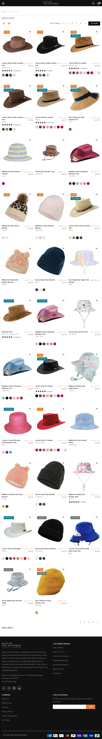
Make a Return (59, 652)
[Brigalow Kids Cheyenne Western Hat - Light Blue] (77, 183)
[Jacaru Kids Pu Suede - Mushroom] (70, 72)
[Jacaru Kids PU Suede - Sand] (99, 72)
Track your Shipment (61, 656)
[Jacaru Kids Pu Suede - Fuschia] (77, 72)
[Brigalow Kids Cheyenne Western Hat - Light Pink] (80, 183)
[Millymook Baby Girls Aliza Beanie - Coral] (3, 506)
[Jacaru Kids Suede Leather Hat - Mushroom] (3, 75)
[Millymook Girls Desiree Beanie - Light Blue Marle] (43, 237)
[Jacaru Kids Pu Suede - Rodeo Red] (91, 72)
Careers (5, 707)
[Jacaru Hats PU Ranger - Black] (6, 558)
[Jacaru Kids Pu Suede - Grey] (80, 72)
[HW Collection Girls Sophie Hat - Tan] (70, 129)
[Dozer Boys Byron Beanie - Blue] (40, 558)
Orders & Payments (9, 716)
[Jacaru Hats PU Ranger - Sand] (28, 558)
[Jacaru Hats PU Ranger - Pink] (21, 558)
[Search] (93, 3)
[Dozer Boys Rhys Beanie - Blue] (36, 289)
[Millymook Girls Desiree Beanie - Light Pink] (36, 237)
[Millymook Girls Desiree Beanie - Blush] (40, 237)
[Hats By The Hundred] (51, 3)
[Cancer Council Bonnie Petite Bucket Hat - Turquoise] (10, 452)
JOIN (90, 707)
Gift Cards (6, 720)
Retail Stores (7, 703)
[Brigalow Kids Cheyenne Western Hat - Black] (73, 183)
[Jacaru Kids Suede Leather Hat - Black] (6, 75)
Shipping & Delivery (60, 660)
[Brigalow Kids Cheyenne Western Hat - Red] (88, 183)
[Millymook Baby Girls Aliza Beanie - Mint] (6, 506)
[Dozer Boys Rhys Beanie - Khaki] (43, 289)
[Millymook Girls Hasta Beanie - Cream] (3, 237)
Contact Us (57, 673)
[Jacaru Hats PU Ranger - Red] (25, 558)
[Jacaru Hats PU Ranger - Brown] (10, 558)
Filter (95, 23)
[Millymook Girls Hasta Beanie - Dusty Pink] (6, 237)
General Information (61, 665)
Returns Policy (58, 669)
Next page (85, 23)
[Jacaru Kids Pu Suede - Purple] (88, 72)
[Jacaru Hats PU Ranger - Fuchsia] (14, 558)
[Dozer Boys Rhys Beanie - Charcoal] (40, 289)
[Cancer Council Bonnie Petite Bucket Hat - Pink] (3, 452)
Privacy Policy (7, 711)
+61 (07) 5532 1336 (9, 682)
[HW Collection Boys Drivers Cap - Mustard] (36, 612)
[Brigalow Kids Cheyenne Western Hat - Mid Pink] (84, 183)
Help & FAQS (58, 648)
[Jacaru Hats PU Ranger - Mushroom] (17, 558)
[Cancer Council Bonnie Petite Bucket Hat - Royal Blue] (6, 452)
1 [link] (80, 622)
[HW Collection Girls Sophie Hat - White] (73, 129)
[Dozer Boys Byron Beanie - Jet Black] (36, 558)
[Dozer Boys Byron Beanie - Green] (43, 558)
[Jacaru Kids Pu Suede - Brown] (73, 72)
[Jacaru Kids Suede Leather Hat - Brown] (10, 75)
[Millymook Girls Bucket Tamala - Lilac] (3, 183)
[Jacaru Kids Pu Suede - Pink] (84, 72)
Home (4, 12)
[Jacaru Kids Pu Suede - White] (95, 72)
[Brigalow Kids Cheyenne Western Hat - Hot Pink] (70, 183)
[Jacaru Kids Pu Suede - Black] (36, 395)
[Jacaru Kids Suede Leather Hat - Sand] (14, 75)
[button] (30, 31)
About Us (5, 699)
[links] (4, 688)
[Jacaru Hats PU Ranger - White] (3, 558)
